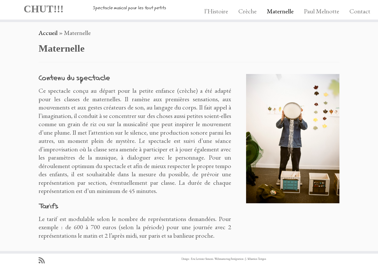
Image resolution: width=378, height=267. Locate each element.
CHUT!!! (44, 9)
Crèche (247, 11)
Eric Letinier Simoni (202, 259)
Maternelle (280, 11)
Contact (359, 11)
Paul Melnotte (321, 11)
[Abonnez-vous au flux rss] (43, 260)
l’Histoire (216, 11)
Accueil (48, 33)
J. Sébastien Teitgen (255, 259)
